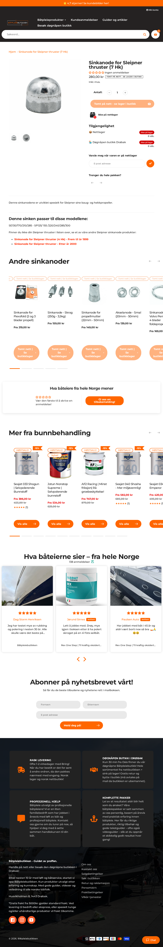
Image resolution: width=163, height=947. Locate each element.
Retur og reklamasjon (96, 883)
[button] (97, 72)
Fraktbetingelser (92, 892)
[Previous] (92, 182)
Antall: (98, 92)
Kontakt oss (89, 869)
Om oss (86, 864)
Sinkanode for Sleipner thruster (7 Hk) (43, 51)
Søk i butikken (91, 878)
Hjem (12, 51)
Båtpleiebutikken (28, 938)
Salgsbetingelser (92, 873)
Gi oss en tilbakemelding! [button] (104, 400)
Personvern (89, 887)
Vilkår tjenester (91, 897)
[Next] (100, 182)
